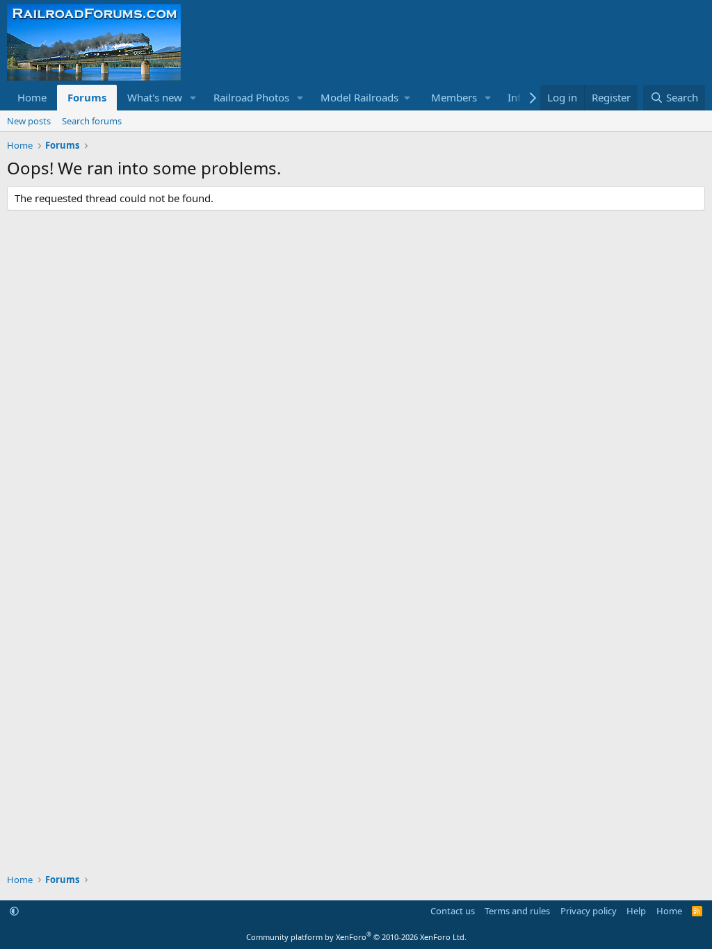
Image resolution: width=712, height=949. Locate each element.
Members (454, 97)
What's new (154, 97)
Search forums (92, 121)
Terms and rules (517, 911)
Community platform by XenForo (356, 937)
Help (636, 911)
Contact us (452, 911)
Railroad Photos (251, 97)
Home (32, 97)
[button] (193, 97)
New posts (29, 121)
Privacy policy (588, 911)
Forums (86, 97)
